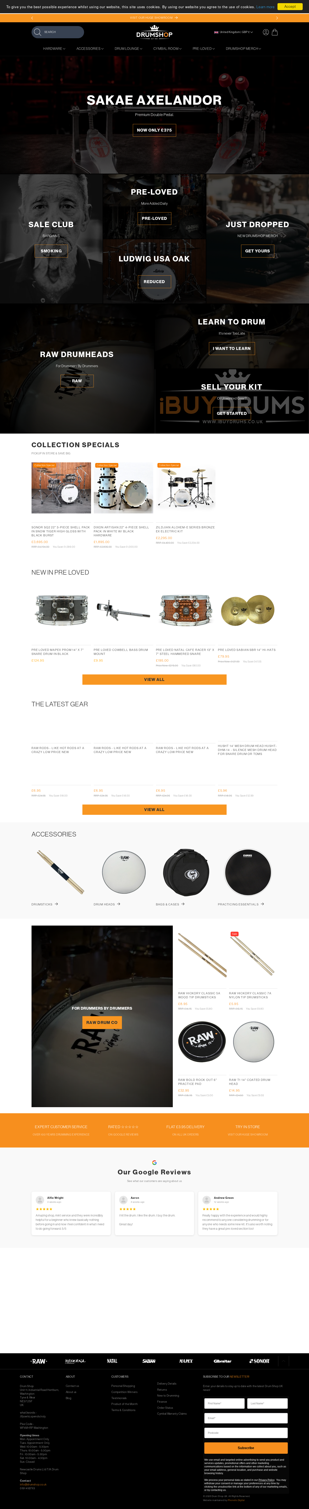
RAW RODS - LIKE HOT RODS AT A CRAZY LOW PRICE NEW (58, 749)
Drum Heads (104, 904)
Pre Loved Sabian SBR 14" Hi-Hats (247, 650)
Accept (290, 6)
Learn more (265, 7)
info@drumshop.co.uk (33, 1484)
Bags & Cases (167, 904)
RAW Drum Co (102, 1022)
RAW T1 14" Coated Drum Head (249, 1082)
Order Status (165, 1407)
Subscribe (246, 1448)
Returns (162, 1389)
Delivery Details (166, 1383)
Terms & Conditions (123, 1410)
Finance (162, 1401)
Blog (68, 1398)
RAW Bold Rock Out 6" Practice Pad (197, 1082)
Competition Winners (124, 1392)
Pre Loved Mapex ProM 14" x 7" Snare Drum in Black (58, 652)
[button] (58, 32)
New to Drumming (168, 1395)
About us (71, 1392)
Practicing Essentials (238, 904)
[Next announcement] (277, 18)
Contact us (72, 1386)
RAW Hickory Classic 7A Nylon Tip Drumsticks (250, 995)
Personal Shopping (123, 1386)
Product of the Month (124, 1404)
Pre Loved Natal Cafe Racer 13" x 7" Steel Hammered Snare (185, 652)
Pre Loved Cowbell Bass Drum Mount (121, 652)
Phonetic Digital (236, 1500)
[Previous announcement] (32, 18)
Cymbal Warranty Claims (172, 1413)
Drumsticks (42, 904)
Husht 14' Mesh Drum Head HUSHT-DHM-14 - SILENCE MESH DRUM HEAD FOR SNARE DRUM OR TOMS (247, 750)
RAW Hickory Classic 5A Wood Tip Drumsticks (199, 995)
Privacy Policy (266, 1480)
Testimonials (119, 1398)
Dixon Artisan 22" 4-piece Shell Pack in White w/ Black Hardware (121, 531)
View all (154, 679)
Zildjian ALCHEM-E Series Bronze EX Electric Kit (185, 529)
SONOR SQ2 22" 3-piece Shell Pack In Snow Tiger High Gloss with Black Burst (61, 531)
